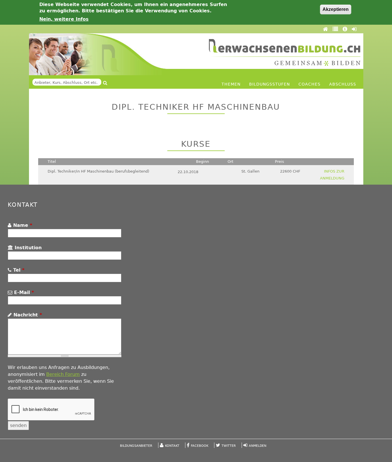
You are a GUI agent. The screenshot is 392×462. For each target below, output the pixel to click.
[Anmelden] (354, 29)
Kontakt (172, 446)
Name (21, 225)
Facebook (199, 446)
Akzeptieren (336, 9)
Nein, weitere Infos (64, 19)
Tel (17, 270)
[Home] (326, 29)
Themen (231, 84)
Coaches (309, 84)
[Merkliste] (336, 29)
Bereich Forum (63, 374)
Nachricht (27, 315)
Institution (27, 247)
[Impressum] (346, 29)
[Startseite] (284, 52)
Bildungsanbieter (136, 446)
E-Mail (23, 292)
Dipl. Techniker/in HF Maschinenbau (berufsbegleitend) (98, 171)
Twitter (229, 446)
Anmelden (257, 446)
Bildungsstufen (269, 84)
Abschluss (342, 84)
